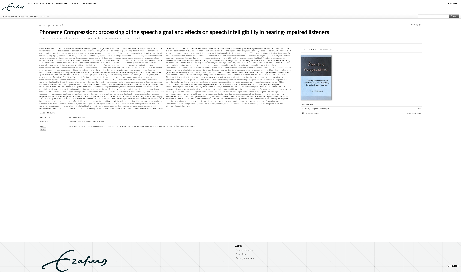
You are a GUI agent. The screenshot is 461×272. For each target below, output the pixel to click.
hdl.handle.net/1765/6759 (78, 117)
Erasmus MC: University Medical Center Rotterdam (20, 16)
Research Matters (244, 250)
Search (455, 16)
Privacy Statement (245, 258)
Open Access (242, 254)
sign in (453, 3)
